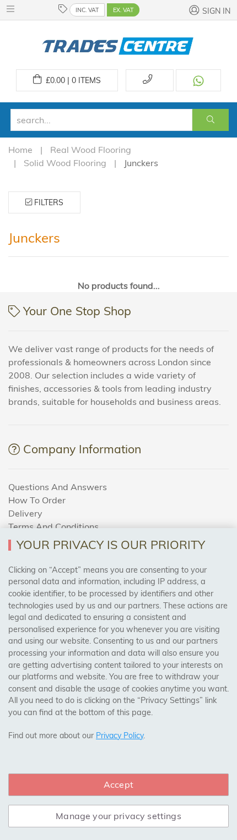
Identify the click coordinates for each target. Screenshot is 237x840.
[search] (101, 120)
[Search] (210, 120)
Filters (47, 202)
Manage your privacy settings (118, 815)
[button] (13, 8)
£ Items (71, 80)
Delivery (25, 513)
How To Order (37, 500)
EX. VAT (123, 10)
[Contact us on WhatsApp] (198, 80)
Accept (118, 784)
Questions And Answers (57, 486)
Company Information (82, 449)
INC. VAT (87, 10)
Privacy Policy (119, 735)
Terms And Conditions (53, 526)
